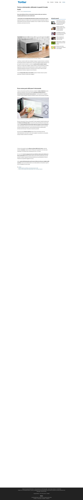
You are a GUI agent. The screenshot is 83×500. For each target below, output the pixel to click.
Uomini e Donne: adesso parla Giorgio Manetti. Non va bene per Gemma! (30, 169)
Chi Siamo (35, 498)
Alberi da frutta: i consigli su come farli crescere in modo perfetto (60, 42)
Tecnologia (56, 2)
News (48, 2)
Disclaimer (44, 498)
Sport (60, 2)
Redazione (47, 498)
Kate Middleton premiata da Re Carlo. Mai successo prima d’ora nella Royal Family (61, 33)
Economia (51, 2)
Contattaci (47, 493)
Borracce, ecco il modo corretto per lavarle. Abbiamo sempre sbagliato (61, 47)
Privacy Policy (39, 498)
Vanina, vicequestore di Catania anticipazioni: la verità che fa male (60, 38)
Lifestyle (63, 2)
